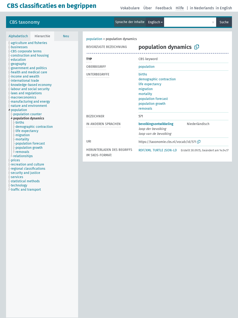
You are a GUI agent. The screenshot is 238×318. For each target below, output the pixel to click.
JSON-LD (170, 150)
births (143, 74)
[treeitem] (31, 43)
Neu (66, 36)
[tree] (42, 179)
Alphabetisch (18, 36)
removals (145, 109)
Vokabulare (130, 8)
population (94, 39)
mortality (145, 94)
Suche (224, 22)
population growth (152, 104)
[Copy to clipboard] (196, 47)
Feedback (163, 8)
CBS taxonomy (25, 22)
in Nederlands (202, 8)
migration (146, 89)
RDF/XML (145, 150)
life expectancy (150, 84)
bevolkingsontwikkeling (156, 124)
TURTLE (158, 150)
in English (224, 8)
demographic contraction (157, 79)
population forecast (153, 99)
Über (147, 8)
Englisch (154, 22)
